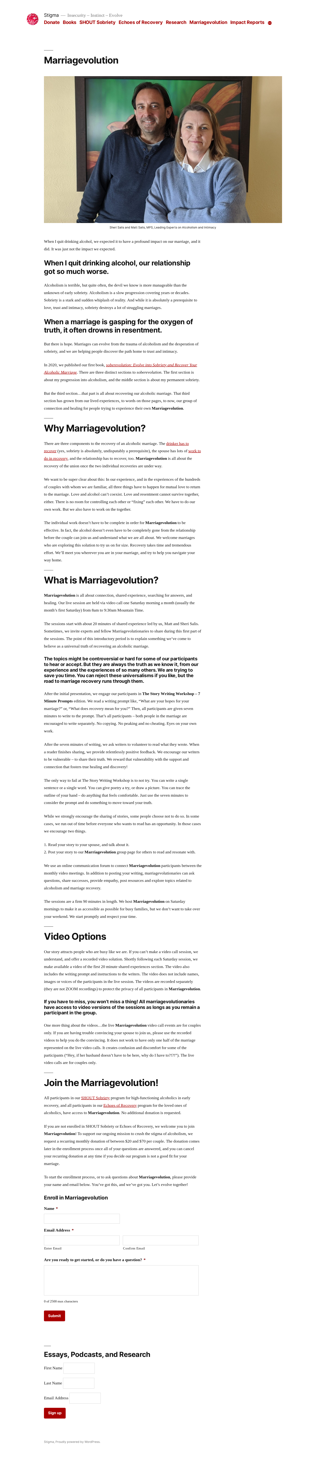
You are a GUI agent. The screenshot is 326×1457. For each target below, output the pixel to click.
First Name (53, 1368)
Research (176, 22)
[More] (270, 23)
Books (69, 22)
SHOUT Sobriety (97, 22)
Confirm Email (134, 1248)
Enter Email (53, 1248)
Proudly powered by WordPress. (77, 1442)
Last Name (53, 1383)
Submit (54, 1316)
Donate (52, 22)
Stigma (51, 15)
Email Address (56, 1398)
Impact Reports (247, 22)
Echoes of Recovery (141, 22)
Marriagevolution (208, 22)
